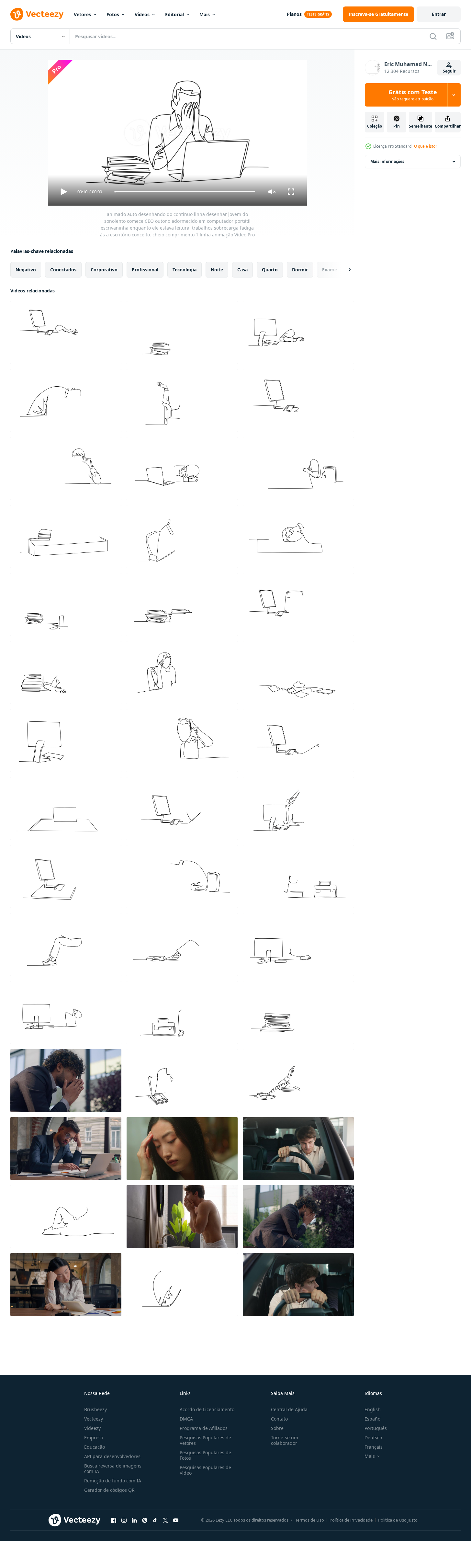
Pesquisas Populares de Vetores (205, 1440)
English (372, 1409)
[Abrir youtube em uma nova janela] (175, 1520)
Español (373, 1419)
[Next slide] (344, 270)
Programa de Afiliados (204, 1428)
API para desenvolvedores (112, 1456)
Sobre (277, 1428)
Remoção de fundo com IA (112, 1481)
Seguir (449, 71)
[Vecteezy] (36, 14)
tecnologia (184, 269)
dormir (300, 269)
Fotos (113, 14)
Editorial (174, 14)
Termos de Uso (309, 1520)
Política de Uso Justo (398, 1520)
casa (242, 269)
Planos (294, 14)
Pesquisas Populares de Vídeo (205, 1470)
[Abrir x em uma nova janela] (165, 1520)
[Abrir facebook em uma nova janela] (113, 1520)
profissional (145, 269)
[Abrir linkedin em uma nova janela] (134, 1520)
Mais (204, 14)
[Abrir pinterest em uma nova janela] (144, 1520)
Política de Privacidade (351, 1520)
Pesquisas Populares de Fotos (205, 1455)
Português (375, 1428)
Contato (279, 1419)
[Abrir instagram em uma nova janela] (124, 1520)
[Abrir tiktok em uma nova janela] (155, 1520)
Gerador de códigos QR (109, 1490)
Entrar (439, 14)
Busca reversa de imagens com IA (112, 1468)
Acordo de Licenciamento (207, 1409)
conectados (63, 269)
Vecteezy (93, 1419)
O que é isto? (425, 146)
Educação (94, 1447)
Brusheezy (95, 1409)
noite (217, 269)
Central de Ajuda (289, 1409)
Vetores (82, 14)
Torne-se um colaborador (284, 1440)
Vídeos (142, 14)
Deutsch (373, 1437)
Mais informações (387, 161)
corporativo (104, 269)
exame (329, 269)
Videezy (92, 1428)
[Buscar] (433, 36)
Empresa (93, 1437)
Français (373, 1447)
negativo (26, 269)
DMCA (186, 1419)
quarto (270, 269)
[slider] (184, 191)
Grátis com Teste (412, 95)
